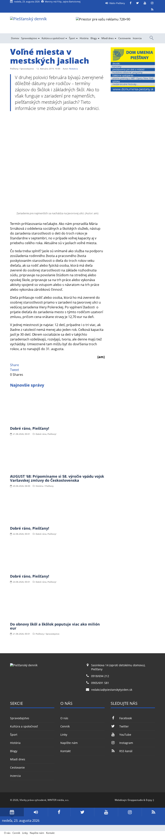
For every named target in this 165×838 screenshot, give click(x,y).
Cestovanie (124, 38)
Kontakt (65, 751)
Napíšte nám (69, 743)
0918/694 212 (100, 676)
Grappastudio (135, 800)
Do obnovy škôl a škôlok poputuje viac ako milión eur (55, 626)
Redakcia (73, 68)
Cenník (65, 726)
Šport (72, 38)
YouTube (125, 734)
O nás (64, 718)
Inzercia (137, 38)
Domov (15, 38)
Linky (63, 734)
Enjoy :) (150, 800)
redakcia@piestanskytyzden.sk (111, 690)
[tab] (12, 812)
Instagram (126, 743)
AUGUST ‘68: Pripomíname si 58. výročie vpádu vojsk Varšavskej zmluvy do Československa (57, 478)
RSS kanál (125, 751)
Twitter (124, 726)
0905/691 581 (100, 683)
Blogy (94, 38)
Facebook (125, 718)
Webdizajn (120, 800)
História (84, 38)
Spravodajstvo (29, 38)
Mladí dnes (107, 38)
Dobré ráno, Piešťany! (29, 428)
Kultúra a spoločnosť (53, 38)
